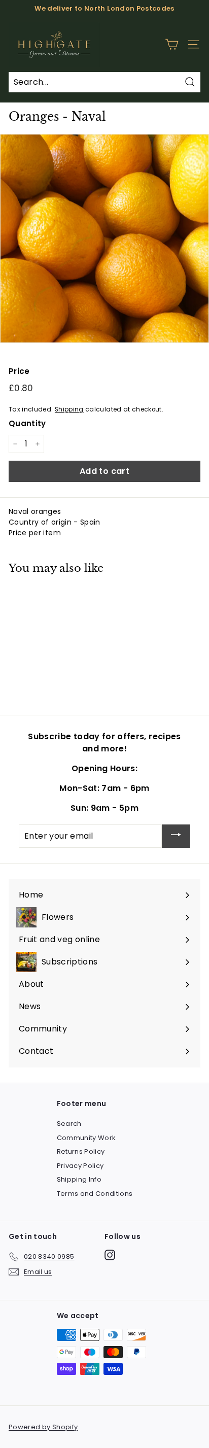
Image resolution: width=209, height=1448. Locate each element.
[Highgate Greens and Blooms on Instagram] (109, 1255)
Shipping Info (79, 1179)
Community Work (86, 1138)
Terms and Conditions (95, 1193)
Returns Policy (81, 1151)
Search (69, 1123)
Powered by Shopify (43, 1427)
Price (19, 371)
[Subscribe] (176, 836)
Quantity (27, 423)
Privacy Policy (80, 1165)
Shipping (69, 409)
